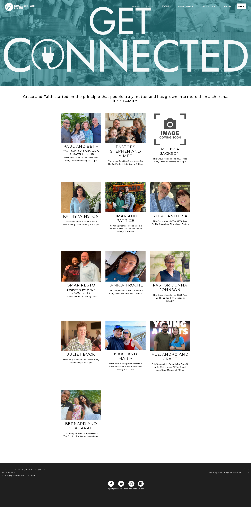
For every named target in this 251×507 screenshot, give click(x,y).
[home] (20, 6)
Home (136, 6)
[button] (150, 6)
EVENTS (166, 6)
